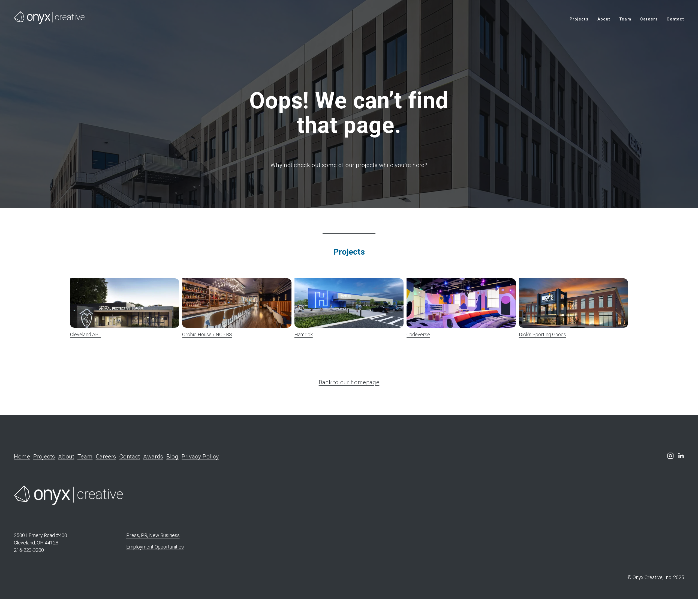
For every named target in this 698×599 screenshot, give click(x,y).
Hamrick (303, 334)
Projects (579, 19)
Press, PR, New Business (153, 535)
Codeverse (418, 334)
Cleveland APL (85, 334)
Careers (649, 19)
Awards (153, 456)
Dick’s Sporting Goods (542, 334)
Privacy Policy (200, 456)
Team (625, 19)
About (603, 19)
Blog (172, 456)
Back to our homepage (349, 382)
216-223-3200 (29, 550)
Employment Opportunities (155, 547)
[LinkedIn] (681, 455)
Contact (675, 19)
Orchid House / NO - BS (207, 334)
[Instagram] (670, 455)
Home (22, 456)
